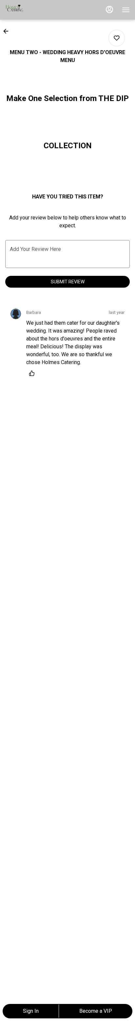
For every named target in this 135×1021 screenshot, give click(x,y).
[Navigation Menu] (126, 9)
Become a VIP (95, 1011)
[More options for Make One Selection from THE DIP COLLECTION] (117, 38)
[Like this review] (33, 373)
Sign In (31, 1011)
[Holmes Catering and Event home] (34, 10)
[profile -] (109, 9)
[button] (8, 31)
